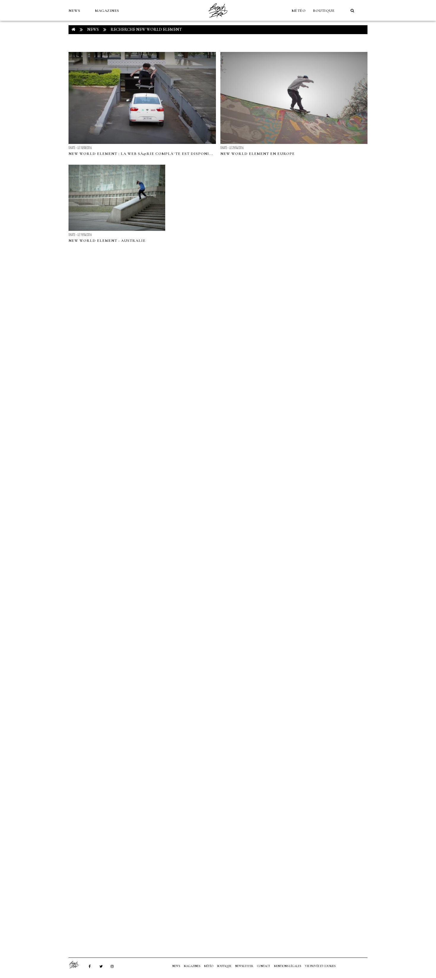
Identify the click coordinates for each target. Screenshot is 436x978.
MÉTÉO (299, 10)
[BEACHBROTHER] (77, 964)
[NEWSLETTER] (71, 31)
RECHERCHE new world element (146, 29)
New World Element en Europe (257, 153)
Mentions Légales (287, 966)
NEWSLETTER (244, 966)
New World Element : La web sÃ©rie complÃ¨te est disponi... (141, 153)
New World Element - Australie (107, 240)
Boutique (324, 10)
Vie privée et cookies (320, 966)
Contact (263, 966)
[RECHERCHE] (352, 10)
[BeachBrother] (218, 19)
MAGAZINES (107, 10)
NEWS (74, 10)
